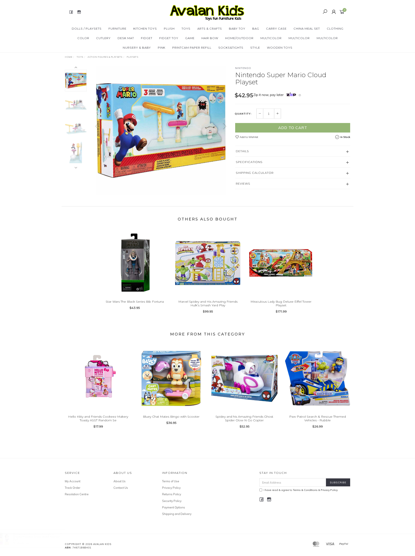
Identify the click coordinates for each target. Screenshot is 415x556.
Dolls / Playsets (87, 28)
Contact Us (120, 487)
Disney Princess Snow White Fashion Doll (36, 538)
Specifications (249, 162)
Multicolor (271, 38)
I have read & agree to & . (301, 490)
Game (190, 38)
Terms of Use (170, 481)
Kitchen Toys (145, 28)
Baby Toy (237, 28)
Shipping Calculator (255, 172)
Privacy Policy (171, 487)
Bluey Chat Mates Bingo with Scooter (171, 417)
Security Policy (172, 501)
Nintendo (243, 68)
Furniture (117, 28)
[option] (160, 130)
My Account (72, 481)
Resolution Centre (77, 494)
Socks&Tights (230, 47)
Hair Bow (209, 38)
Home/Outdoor (239, 38)
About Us (119, 481)
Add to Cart (292, 127)
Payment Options (173, 507)
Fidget (146, 38)
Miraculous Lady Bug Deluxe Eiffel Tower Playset (281, 303)
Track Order (72, 487)
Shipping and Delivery (177, 514)
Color (83, 38)
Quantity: (243, 113)
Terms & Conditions (305, 490)
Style (255, 47)
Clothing (335, 28)
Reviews (243, 183)
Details (242, 151)
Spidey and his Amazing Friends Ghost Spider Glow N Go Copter (244, 418)
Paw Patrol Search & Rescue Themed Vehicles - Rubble (317, 418)
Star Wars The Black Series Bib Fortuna (135, 302)
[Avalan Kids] (207, 12)
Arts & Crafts (209, 28)
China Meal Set (307, 28)
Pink (161, 47)
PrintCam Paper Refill (191, 47)
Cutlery (103, 38)
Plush (169, 28)
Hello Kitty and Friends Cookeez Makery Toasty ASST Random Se (98, 418)
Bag (255, 28)
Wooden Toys (279, 47)
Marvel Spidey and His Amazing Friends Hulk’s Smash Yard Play (208, 303)
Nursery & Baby (137, 47)
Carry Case (276, 28)
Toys (186, 28)
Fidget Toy (168, 38)
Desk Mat (126, 38)
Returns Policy (171, 494)
